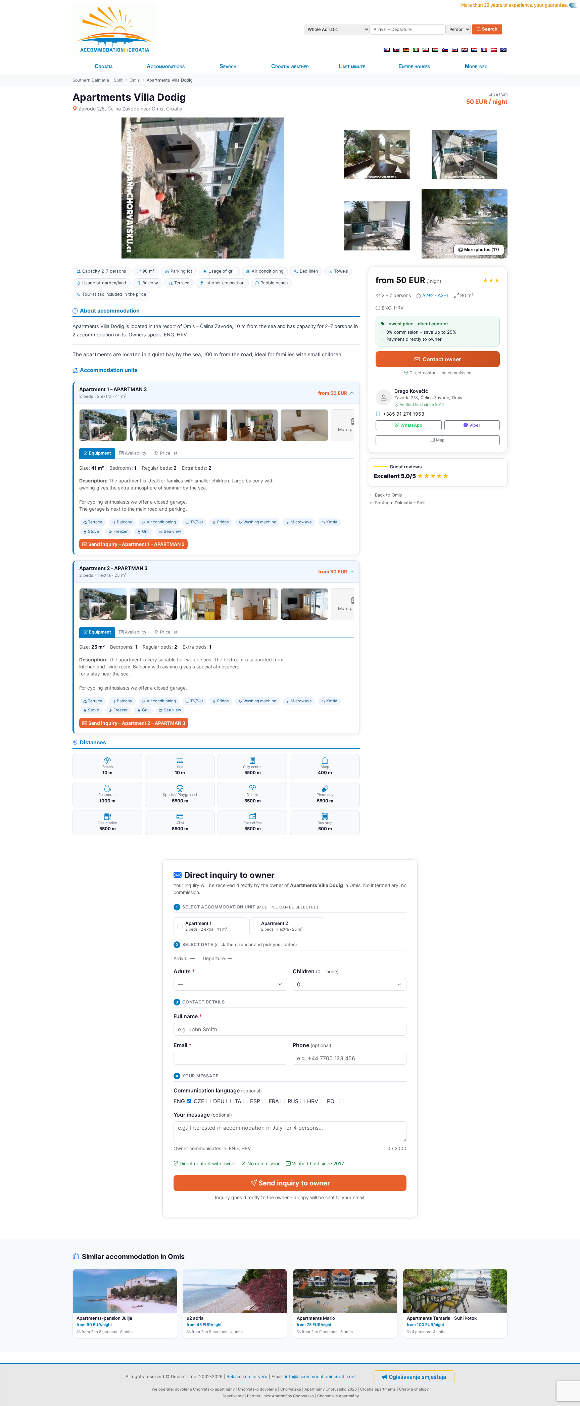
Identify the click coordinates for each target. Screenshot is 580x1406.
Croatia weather (290, 66)
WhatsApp (411, 425)
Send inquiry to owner (294, 1183)
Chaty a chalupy (414, 1389)
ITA (238, 1101)
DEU (219, 1101)
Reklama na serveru (247, 1376)
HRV (313, 1101)
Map (440, 439)
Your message (203, 1114)
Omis (135, 80)
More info (476, 66)
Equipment (100, 453)
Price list (169, 453)
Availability (135, 453)
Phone (312, 1045)
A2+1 (443, 295)
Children (316, 971)
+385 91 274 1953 (403, 414)
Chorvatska (290, 1389)
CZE (200, 1101)
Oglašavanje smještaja (417, 1376)
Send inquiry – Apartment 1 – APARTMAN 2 (136, 544)
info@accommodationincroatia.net (320, 1376)
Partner (253, 1396)
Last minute (352, 66)
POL (333, 1101)
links (265, 1396)
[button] (438, 472)
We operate (162, 1389)
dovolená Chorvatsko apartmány (205, 1389)
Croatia (104, 66)
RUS (294, 1101)
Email (183, 1045)
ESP (256, 1101)
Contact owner (442, 359)
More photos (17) (481, 249)
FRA (275, 1101)
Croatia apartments (378, 1389)
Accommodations (166, 66)
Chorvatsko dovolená (257, 1389)
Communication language (218, 1090)
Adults (184, 971)
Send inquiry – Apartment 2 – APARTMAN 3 (136, 723)
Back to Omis (388, 495)
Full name (188, 1016)
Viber (474, 425)
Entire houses (414, 66)
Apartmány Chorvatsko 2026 (330, 1389)
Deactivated (233, 1396)
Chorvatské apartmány (338, 1396)
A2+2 (428, 295)
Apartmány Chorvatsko (293, 1396)
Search (489, 29)
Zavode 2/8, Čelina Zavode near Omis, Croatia (130, 108)
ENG (180, 1101)
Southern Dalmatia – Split (97, 80)
